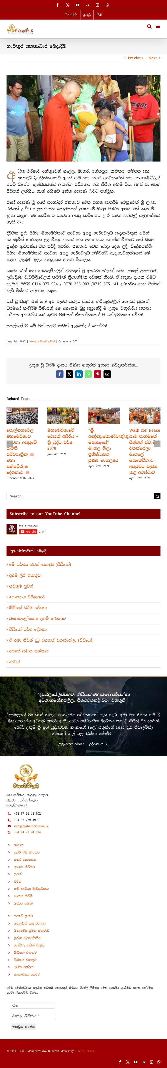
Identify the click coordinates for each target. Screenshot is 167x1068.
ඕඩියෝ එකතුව (25, 952)
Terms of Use (86, 1051)
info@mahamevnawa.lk (31, 826)
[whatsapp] (158, 1062)
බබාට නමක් (23, 903)
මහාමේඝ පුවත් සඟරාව (31, 931)
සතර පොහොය (25, 860)
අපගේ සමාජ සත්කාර (28, 651)
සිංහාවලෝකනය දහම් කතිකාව (37, 618)
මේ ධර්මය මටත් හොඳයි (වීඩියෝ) (40, 564)
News (32, 341)
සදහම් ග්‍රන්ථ (23, 916)
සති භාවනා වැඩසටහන (31, 889)
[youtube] (135, 1062)
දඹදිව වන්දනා (24, 967)
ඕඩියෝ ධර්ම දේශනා (28, 607)
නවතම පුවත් (46, 341)
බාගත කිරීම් (23, 896)
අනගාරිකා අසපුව (27, 974)
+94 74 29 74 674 (27, 832)
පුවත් (18, 874)
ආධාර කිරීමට (24, 867)
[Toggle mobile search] (149, 26)
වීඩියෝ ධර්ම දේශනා (28, 629)
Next (153, 58)
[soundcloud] (143, 1062)
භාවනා (19, 845)
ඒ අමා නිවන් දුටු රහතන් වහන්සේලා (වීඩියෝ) (51, 640)
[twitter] (128, 1062)
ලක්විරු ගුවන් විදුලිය (29, 945)
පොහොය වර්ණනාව (27, 597)
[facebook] (120, 1062)
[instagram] (151, 1062)
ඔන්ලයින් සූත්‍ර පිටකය (30, 923)
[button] (10, 444)
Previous (135, 58)
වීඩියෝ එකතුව (25, 960)
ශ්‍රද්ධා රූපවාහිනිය (27, 938)
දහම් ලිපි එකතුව (24, 575)
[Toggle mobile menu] (158, 26)
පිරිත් (17, 881)
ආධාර (14, 662)
